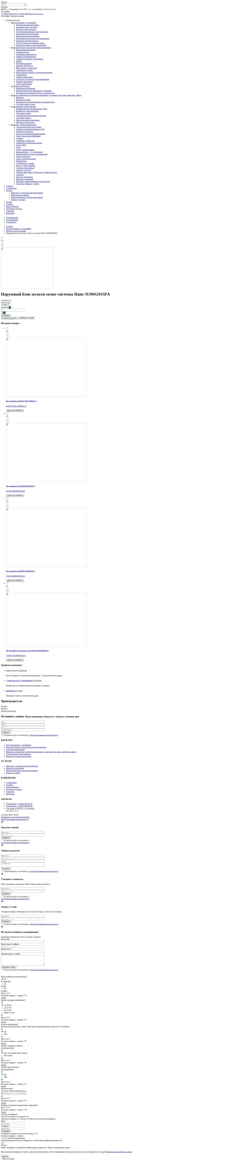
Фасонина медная (23, 63)
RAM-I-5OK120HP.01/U (16, 406)
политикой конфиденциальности (44, 735)
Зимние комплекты (24, 77)
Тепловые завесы (23, 118)
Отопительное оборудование (23, 107)
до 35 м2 (7, 1010)
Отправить (6, 1131)
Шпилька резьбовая (24, 179)
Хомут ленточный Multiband (28, 136)
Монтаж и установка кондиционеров (27, 193)
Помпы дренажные (24, 82)
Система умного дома (25, 104)
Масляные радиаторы (25, 122)
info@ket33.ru (38, 14)
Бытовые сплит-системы (26, 27)
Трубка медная (22, 52)
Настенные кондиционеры (27, 25)
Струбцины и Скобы (25, 163)
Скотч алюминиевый (25, 150)
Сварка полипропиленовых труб (30, 129)
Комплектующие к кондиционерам (31, 45)
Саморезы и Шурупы (25, 141)
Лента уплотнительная (26, 159)
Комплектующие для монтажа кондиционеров (31, 48)
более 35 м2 (9, 1013)
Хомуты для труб (23, 170)
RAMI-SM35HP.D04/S (15, 576)
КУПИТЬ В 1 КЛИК (26, 318)
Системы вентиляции (20, 86)
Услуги (9, 190)
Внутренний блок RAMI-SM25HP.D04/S (20, 486)
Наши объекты (12, 206)
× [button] (2, 1143)
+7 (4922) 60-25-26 (9, 14)
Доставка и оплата (14, 209)
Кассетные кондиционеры (27, 34)
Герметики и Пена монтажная (29, 143)
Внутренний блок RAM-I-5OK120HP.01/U (21, 401)
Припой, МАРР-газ (24, 66)
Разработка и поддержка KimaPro (15, 817)
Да (5, 1032)
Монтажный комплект (25, 50)
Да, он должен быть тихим (15, 1053)
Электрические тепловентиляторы (31, 116)
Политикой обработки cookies (119, 1152)
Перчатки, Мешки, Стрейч (27, 184)
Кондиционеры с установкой (23, 23)
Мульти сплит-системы (26, 29)
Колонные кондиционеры (27, 41)
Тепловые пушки (23, 113)
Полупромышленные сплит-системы (32, 32)
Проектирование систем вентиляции (27, 197)
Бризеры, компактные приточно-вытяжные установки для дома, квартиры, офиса (46, 95)
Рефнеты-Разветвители (26, 57)
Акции (9, 202)
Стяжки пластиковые (25, 168)
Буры (18, 147)
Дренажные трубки (24, 70)
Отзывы (9, 204)
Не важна (8, 1055)
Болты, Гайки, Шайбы (25, 166)
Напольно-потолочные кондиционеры (32, 38)
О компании (11, 188)
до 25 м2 (7, 1008)
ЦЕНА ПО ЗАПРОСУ (15, 411)
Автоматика (21, 75)
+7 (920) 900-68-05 (25, 14)
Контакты (10, 213)
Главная (9, 186)
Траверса (20, 175)
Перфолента (21, 161)
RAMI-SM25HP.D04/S (15, 491)
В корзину (6, 315)
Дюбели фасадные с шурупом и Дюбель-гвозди (36, 172)
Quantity (4, 307)
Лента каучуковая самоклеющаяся (30, 134)
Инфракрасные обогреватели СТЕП (31, 109)
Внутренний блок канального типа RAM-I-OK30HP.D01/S (27, 651)
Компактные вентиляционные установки (34, 91)
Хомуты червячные (24, 177)
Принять (5, 1156)
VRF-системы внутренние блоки (30, 43)
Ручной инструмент (24, 131)
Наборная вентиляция (25, 88)
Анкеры (19, 138)
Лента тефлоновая (24, 84)
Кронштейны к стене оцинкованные (32, 154)
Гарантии (10, 211)
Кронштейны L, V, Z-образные (29, 152)
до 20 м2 (7, 1005)
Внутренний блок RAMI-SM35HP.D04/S (20, 571)
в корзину (6, 318)
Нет (5, 1034)
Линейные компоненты (26, 54)
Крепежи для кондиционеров (23, 125)
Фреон (19, 61)
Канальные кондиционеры (27, 36)
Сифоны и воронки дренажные (29, 59)
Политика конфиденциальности (15, 819)
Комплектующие (23, 100)
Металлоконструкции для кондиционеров (34, 72)
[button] (7, 1159)
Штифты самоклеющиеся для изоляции (33, 181)
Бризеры (19, 97)
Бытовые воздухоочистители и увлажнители (35, 93)
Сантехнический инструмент (28, 127)
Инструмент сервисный (26, 68)
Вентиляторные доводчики (28, 120)
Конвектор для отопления (27, 111)
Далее (3, 998)
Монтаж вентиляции (20, 195)
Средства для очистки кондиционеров (32, 79)
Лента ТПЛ (21, 145)
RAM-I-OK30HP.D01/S (16, 656)
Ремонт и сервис (18, 200)
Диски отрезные (23, 156)
